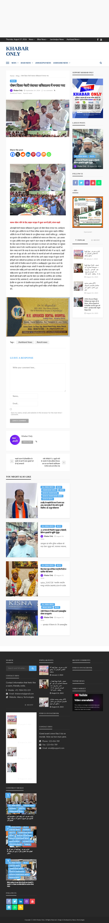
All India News (48, 487)
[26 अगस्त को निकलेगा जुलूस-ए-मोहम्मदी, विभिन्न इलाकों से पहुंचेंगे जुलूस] (22, 539)
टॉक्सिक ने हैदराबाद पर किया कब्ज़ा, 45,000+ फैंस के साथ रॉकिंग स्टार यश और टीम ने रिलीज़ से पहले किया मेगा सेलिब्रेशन (87, 160)
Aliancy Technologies (25, 697)
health (21, 808)
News (31, 39)
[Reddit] (23, 154)
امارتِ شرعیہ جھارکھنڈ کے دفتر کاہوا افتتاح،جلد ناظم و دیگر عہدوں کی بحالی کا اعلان (19, 851)
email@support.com (56, 748)
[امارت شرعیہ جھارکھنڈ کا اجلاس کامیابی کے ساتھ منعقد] (78, 254)
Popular (81, 240)
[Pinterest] (33, 154)
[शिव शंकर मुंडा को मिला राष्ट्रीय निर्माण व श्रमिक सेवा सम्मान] (22, 578)
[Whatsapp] (49, 154)
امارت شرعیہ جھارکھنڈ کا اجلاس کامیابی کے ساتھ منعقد (92, 254)
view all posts (27, 442)
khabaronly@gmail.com (24, 694)
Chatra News (29, 805)
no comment (48, 90)
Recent (96, 240)
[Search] (100, 62)
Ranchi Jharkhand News (52, 496)
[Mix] (43, 154)
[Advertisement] (54, 18)
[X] (17, 154)
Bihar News (41, 39)
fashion (12, 808)
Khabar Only (18, 90)
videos (27, 844)
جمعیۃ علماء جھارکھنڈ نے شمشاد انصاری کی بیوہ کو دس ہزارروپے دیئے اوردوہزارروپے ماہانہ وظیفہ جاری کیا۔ (92, 269)
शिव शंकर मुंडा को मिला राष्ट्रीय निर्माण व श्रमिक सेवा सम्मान (53, 570)
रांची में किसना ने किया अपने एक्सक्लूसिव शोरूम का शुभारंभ (53, 612)
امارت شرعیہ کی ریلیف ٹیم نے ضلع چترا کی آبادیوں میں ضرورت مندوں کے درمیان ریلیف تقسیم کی (20, 818)
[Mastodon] (38, 154)
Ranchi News (48, 499)
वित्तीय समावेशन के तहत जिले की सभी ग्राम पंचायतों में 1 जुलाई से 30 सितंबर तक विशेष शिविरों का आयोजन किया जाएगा (20, 884)
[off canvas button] (7, 62)
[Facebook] (12, 154)
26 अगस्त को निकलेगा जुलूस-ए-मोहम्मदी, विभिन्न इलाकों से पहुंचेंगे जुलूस (53, 531)
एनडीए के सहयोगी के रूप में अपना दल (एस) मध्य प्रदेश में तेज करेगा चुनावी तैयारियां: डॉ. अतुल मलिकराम (52, 505)
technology (28, 841)
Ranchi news (27, 93)
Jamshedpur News (57, 39)
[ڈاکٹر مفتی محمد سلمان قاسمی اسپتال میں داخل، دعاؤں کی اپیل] (78, 286)
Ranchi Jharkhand (50, 493)
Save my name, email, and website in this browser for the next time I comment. (36, 414)
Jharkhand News (72, 39)
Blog (13, 81)
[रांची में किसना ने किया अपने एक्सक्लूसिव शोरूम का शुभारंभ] (22, 617)
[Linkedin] (28, 154)
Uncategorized (15, 844)
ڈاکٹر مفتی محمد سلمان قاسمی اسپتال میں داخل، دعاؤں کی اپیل (91, 286)
